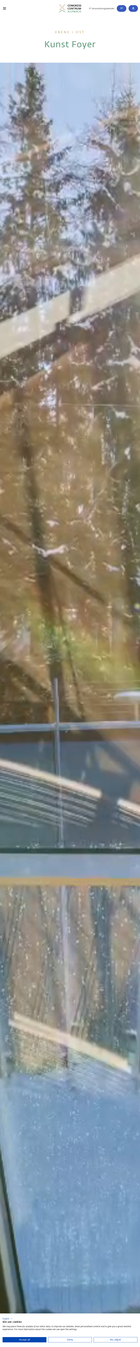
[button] (133, 8)
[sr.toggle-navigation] (4, 8)
